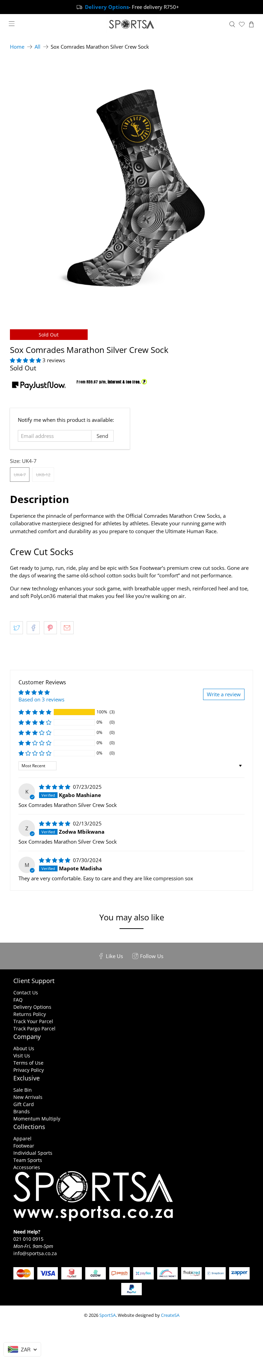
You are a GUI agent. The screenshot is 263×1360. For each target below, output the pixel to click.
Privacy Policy (28, 1070)
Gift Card (23, 1104)
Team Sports (27, 1160)
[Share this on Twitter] (16, 627)
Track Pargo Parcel (34, 1028)
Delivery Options (32, 1007)
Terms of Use (28, 1062)
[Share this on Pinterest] (50, 627)
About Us (23, 1048)
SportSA (107, 1315)
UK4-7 (20, 474)
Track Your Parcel (33, 1021)
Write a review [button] (224, 694)
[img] (54, 786)
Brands (21, 1111)
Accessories (26, 1167)
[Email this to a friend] (67, 627)
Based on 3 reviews (41, 699)
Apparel (22, 1138)
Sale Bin (22, 1090)
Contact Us (25, 992)
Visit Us (21, 1055)
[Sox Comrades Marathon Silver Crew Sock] (131, 187)
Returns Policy (29, 1014)
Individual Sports (32, 1153)
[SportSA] (131, 24)
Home (17, 46)
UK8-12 (43, 474)
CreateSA (170, 1315)
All (37, 46)
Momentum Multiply (36, 1118)
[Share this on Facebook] (33, 627)
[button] (25, 360)
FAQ (18, 999)
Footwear (23, 1145)
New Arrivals (27, 1097)
